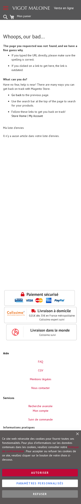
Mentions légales (40, 379)
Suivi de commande (40, 419)
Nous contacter (40, 388)
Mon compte (40, 411)
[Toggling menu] (5, 8)
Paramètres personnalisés (39, 483)
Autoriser (40, 473)
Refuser (40, 494)
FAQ (40, 361)
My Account (36, 116)
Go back (16, 95)
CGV (40, 370)
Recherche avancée (40, 406)
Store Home (19, 116)
